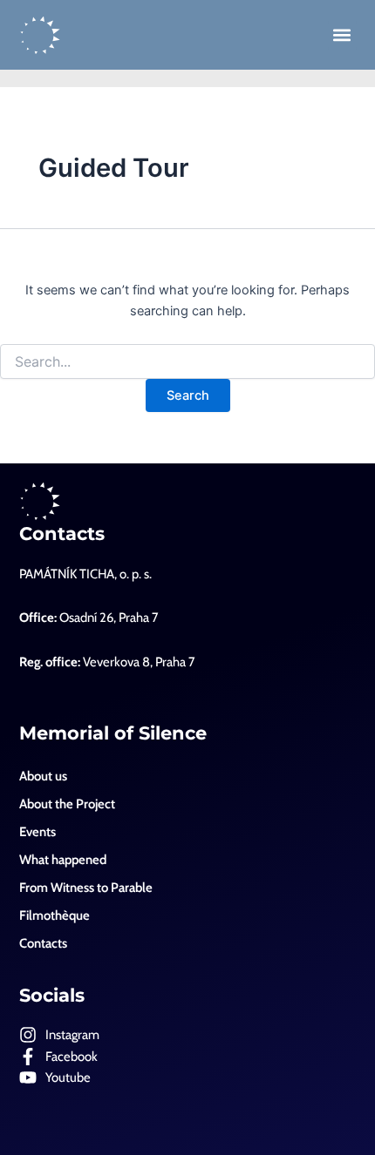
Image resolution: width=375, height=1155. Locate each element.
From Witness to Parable (86, 887)
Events (37, 832)
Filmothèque (54, 915)
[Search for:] (187, 362)
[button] (342, 35)
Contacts (62, 533)
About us (43, 776)
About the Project (67, 804)
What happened (62, 860)
